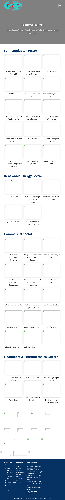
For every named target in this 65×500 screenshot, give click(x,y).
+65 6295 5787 (10, 480)
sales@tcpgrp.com (11, 482)
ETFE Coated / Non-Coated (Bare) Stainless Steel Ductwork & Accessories (34, 468)
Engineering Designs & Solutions (32, 492)
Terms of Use (47, 498)
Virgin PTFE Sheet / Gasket (34, 481)
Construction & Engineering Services (34, 488)
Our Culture (19, 478)
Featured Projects (18, 475)
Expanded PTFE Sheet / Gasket (33, 478)
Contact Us (19, 483)
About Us (18, 468)
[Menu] (60, 5)
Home (17, 466)
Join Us (17, 480)
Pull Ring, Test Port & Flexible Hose (34, 484)
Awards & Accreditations (20, 471)
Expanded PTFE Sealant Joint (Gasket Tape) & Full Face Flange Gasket (34, 473)
